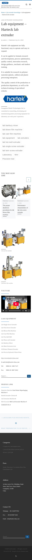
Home (3, 12)
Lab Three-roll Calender (8, 340)
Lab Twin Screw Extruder (8, 327)
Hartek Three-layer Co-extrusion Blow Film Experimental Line (14, 468)
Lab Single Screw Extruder (9, 324)
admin (5, 40)
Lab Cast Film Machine (8, 334)
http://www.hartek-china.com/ (10, 358)
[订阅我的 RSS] (16, 556)
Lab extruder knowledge (13, 12)
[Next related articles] (28, 179)
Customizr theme (24, 551)
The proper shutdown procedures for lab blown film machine (8, 210)
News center (8, 452)
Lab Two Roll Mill (6, 337)
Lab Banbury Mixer (7, 343)
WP (10, 551)
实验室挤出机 (5, 405)
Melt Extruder (5, 402)
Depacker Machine (6, 390)
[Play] (3, 311)
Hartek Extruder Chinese (8, 395)
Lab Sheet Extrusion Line (8, 346)
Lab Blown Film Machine (8, 331)
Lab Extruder (12, 548)
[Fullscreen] (28, 311)
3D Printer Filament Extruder (9, 349)
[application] (16, 304)
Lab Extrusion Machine (8, 398)
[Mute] (26, 311)
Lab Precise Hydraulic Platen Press (11, 352)
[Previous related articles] (23, 179)
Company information (12, 446)
